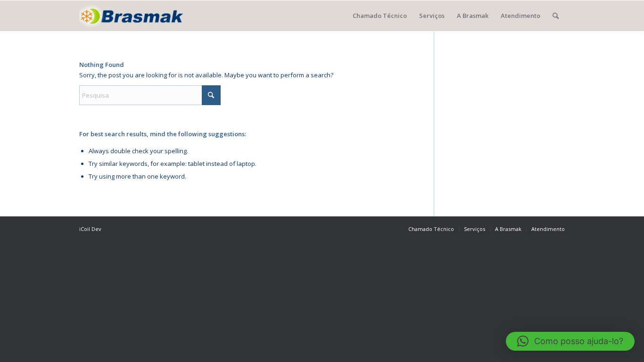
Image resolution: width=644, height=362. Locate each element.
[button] (570, 341)
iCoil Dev (90, 228)
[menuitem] (380, 15)
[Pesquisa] (555, 15)
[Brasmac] (131, 15)
